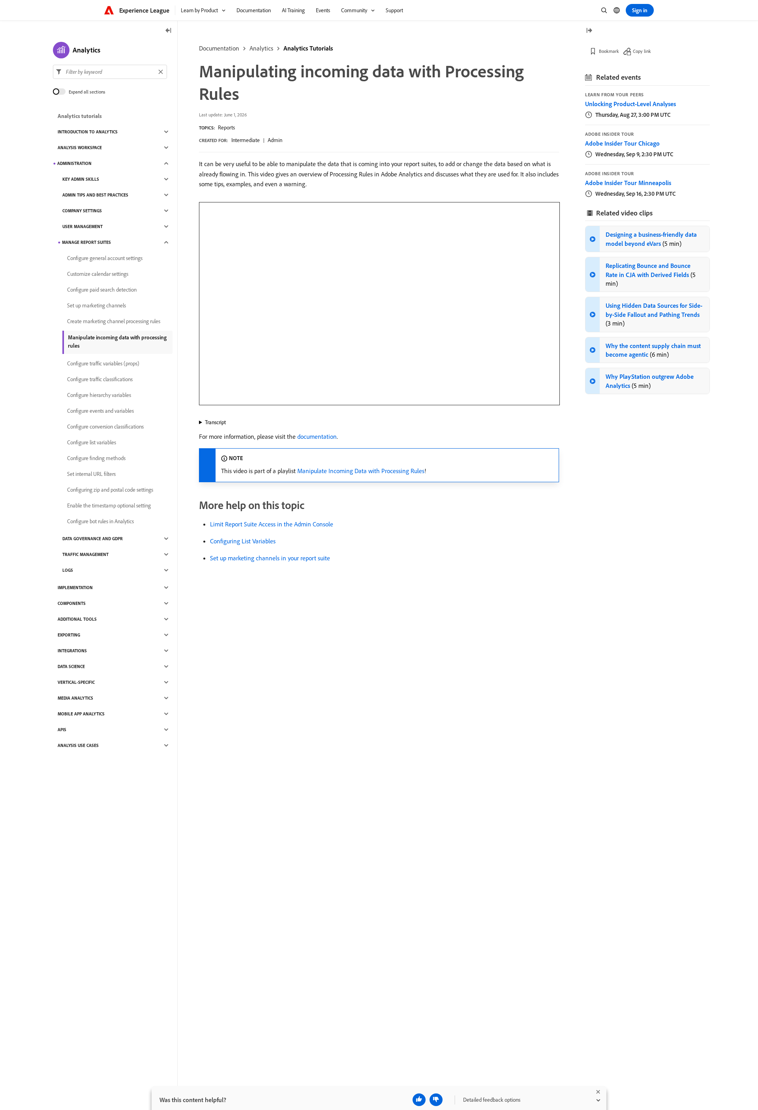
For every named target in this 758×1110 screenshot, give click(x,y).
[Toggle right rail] (589, 31)
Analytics (261, 48)
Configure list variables (91, 442)
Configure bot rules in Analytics (100, 521)
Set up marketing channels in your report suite (270, 558)
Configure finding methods (96, 458)
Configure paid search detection (102, 289)
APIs (62, 729)
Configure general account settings (105, 258)
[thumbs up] (419, 1099)
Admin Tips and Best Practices (95, 195)
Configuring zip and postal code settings (110, 489)
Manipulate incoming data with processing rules (117, 341)
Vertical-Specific (76, 682)
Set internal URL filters (91, 473)
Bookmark (609, 51)
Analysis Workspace (80, 147)
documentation (317, 436)
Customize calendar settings (97, 273)
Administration (74, 163)
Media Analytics (75, 698)
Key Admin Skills (80, 179)
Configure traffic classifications (100, 379)
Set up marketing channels (96, 305)
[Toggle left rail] (168, 31)
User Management (82, 226)
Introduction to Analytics (88, 132)
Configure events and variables (100, 410)
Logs (67, 570)
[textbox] (110, 72)
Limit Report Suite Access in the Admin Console (271, 524)
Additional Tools (77, 619)
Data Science (71, 666)
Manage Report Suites (86, 242)
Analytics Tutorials (308, 48)
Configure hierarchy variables (99, 395)
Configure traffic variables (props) (103, 363)
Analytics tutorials (80, 116)
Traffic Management (85, 554)
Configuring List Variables (243, 541)
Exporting (69, 635)
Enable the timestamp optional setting (109, 505)
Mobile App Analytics (81, 714)
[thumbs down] (436, 1099)
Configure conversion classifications (105, 426)
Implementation (75, 587)
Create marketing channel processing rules (113, 321)
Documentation (219, 48)
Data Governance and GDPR (92, 538)
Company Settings (82, 210)
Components (72, 603)
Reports (226, 127)
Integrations (72, 650)
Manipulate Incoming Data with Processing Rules (360, 471)
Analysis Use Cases (78, 745)
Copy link (642, 51)
